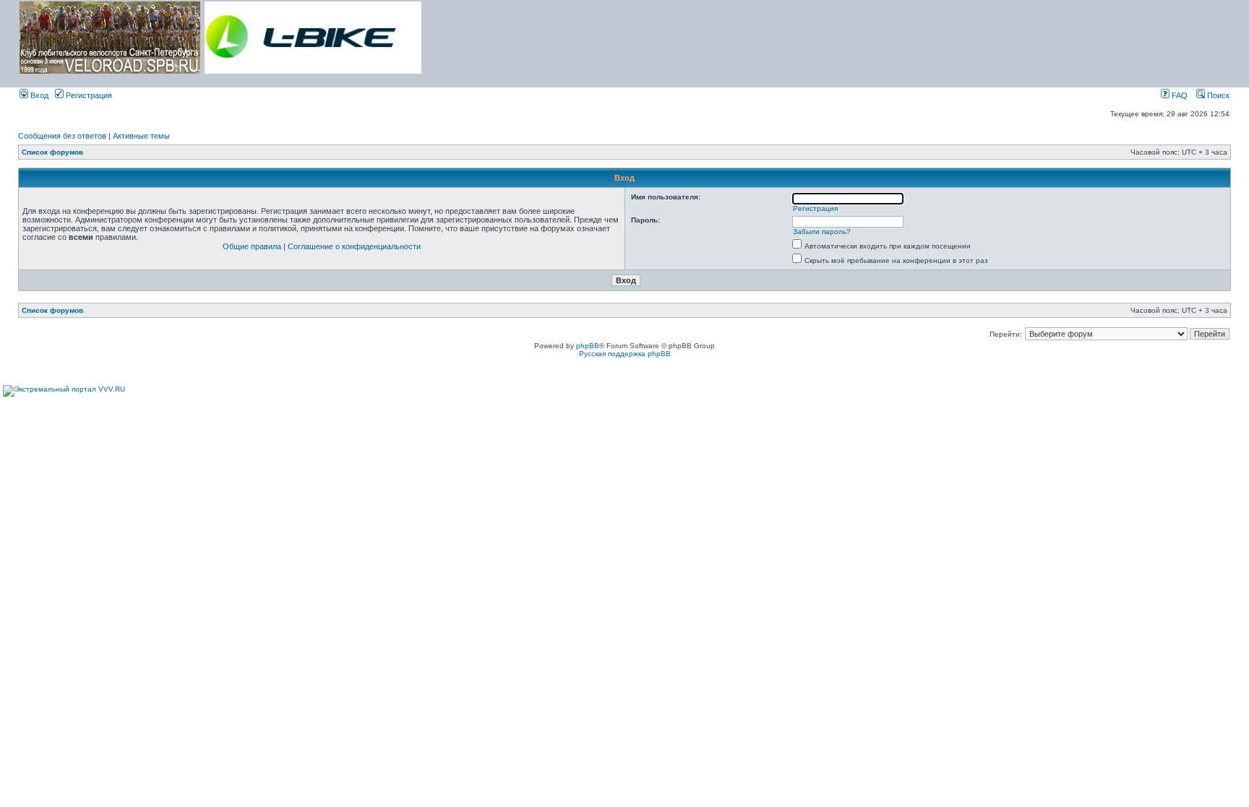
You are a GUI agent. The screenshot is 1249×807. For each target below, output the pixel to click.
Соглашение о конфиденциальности (354, 246)
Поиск (1217, 95)
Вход (38, 95)
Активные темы (141, 135)
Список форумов (52, 152)
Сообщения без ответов (62, 135)
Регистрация (88, 95)
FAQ (1178, 95)
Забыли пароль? (822, 232)
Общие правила (252, 246)
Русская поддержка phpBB (625, 354)
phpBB (587, 346)
